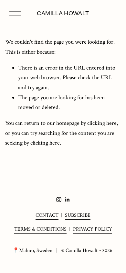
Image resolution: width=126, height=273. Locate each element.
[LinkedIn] (67, 199)
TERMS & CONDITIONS (40, 229)
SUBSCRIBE (77, 215)
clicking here (102, 123)
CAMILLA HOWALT (63, 13)
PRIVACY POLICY (92, 229)
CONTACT (47, 215)
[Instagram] (58, 199)
